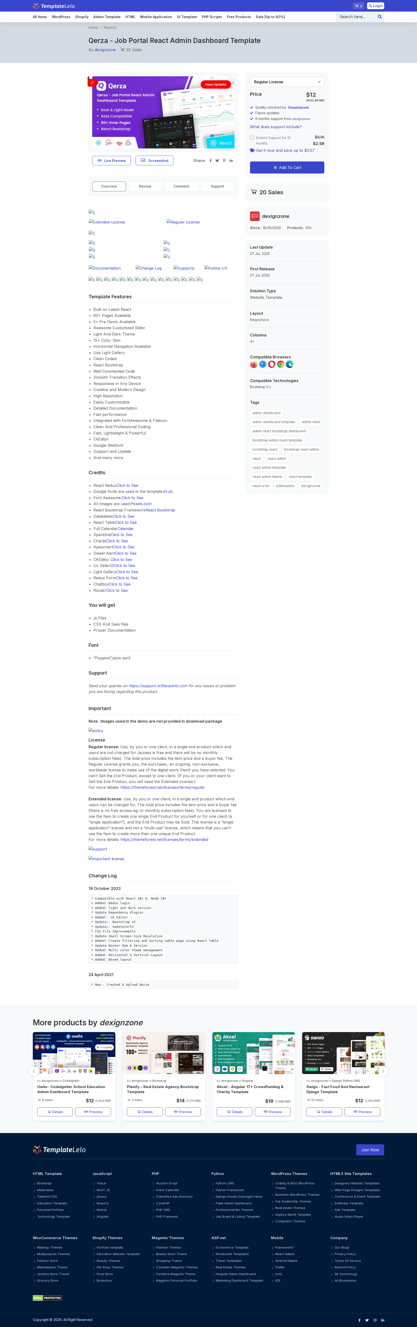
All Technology (346, 1274)
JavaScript (102, 1173)
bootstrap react (265, 449)
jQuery (102, 1196)
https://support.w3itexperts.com (158, 685)
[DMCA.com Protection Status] (208, 1298)
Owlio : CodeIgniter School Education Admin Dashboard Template (71, 1089)
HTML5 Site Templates (351, 1173)
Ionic (279, 1274)
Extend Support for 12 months (273, 141)
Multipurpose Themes (53, 1254)
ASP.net (218, 1238)
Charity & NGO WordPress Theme (295, 1185)
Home (93, 27)
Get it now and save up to (285, 150)
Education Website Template (118, 1254)
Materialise (45, 1190)
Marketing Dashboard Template (239, 1280)
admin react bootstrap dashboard (279, 431)
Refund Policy (345, 1267)
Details (57, 1112)
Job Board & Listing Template (238, 1216)
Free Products (239, 17)
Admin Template (107, 17)
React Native (284, 1254)
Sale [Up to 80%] (270, 17)
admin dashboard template (274, 422)
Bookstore (104, 1280)
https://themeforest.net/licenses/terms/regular (162, 787)
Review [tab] (145, 186)
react (257, 458)
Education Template (52, 1203)
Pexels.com (141, 503)
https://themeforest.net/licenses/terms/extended (164, 839)
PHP (155, 1173)
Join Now (370, 1149)
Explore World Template (293, 1214)
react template (300, 477)
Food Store (105, 1274)
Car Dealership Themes (293, 1201)
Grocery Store (47, 1280)
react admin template (269, 467)
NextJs (102, 1210)
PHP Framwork (167, 1216)
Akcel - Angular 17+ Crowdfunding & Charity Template (250, 1089)
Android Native (286, 1261)
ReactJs (110, 27)
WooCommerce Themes (55, 1238)
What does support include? (276, 126)
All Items (40, 17)
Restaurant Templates (232, 1254)
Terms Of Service (348, 1261)
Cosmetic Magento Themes (177, 1267)
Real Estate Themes (290, 1208)
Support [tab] (217, 186)
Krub (168, 491)
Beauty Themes (108, 1261)
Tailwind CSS (47, 1196)
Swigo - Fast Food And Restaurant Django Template (337, 1089)
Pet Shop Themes (110, 1267)
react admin (277, 458)
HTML (130, 17)
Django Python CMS (346, 1081)
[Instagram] (375, 1320)
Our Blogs (342, 1247)
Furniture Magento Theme (175, 1274)
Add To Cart (289, 167)
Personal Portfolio (50, 1210)
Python (217, 1173)
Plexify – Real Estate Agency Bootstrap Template (163, 1089)
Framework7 (284, 1247)
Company (339, 1238)
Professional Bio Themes (234, 1210)
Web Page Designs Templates (357, 1190)
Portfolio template (110, 1247)
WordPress (61, 17)
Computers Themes (290, 1221)
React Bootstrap (160, 510)
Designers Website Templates (357, 1183)
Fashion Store (47, 1261)
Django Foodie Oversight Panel (239, 1196)
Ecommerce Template (232, 1247)
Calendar (126, 528)
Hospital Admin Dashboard (236, 1274)
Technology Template (53, 1216)
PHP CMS (163, 1210)
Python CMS (225, 1183)
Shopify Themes (107, 1238)
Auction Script (166, 1183)
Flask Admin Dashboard (233, 1203)
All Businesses (345, 1280)
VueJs (101, 1183)
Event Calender (167, 1190)
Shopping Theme (169, 1261)
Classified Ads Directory (174, 1196)
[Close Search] (379, 17)
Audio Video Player (349, 1216)
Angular (247, 1081)
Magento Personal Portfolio (176, 1280)
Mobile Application (156, 17)
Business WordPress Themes (297, 1194)
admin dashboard (266, 413)
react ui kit (261, 486)
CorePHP (163, 1203)
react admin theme (267, 477)
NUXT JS (103, 1190)
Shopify (82, 17)
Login (377, 5)
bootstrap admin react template (277, 440)
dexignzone (105, 49)
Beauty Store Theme (171, 1254)
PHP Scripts (212, 17)
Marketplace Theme (52, 1267)
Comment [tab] (181, 186)
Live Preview (115, 161)
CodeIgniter (71, 1081)
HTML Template (47, 1173)
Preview (95, 1112)
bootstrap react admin (301, 449)
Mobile (277, 1238)
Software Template (349, 1203)
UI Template (187, 17)
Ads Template (345, 1210)
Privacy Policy (345, 1254)
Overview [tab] (109, 186)
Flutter (280, 1267)
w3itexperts (285, 486)
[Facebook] (359, 1320)
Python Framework (230, 1190)
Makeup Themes (50, 1247)
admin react (311, 422)
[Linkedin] (382, 1320)
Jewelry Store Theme (53, 1274)
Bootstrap (159, 1081)
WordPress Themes (289, 1173)
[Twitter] (367, 1320)
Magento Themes (168, 1238)
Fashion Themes (168, 1247)
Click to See (127, 485)
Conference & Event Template (357, 1196)
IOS (277, 1280)
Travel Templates (229, 1261)
